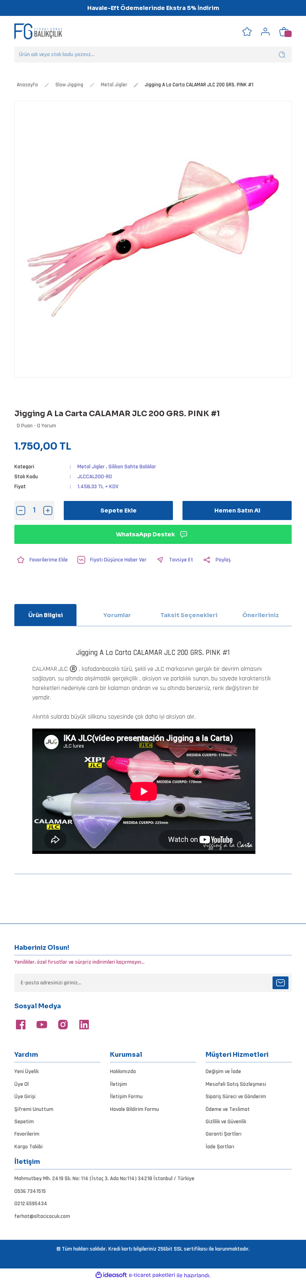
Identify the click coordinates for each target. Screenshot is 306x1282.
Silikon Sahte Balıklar (132, 466)
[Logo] (38, 31)
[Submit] (280, 982)
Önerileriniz (260, 615)
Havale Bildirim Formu (134, 1109)
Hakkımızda (123, 1071)
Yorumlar (117, 615)
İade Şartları (220, 1146)
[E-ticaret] (152, 1275)
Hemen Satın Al (237, 510)
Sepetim (24, 1121)
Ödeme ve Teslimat (228, 1109)
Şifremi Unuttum (33, 1109)
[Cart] (284, 31)
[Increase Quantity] (48, 510)
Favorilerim (26, 1134)
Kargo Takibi (28, 1146)
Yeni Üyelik (26, 1071)
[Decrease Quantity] (21, 510)
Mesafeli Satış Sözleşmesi (236, 1084)
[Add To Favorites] (41, 559)
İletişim (118, 1084)
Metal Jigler (91, 466)
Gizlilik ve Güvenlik (226, 1121)
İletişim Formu (126, 1096)
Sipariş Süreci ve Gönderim (236, 1096)
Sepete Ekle (118, 510)
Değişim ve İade (223, 1071)
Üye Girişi (24, 1096)
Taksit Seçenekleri (189, 615)
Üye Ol (21, 1084)
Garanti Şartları (223, 1134)
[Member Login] (265, 31)
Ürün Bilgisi (45, 615)
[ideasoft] (111, 1275)
